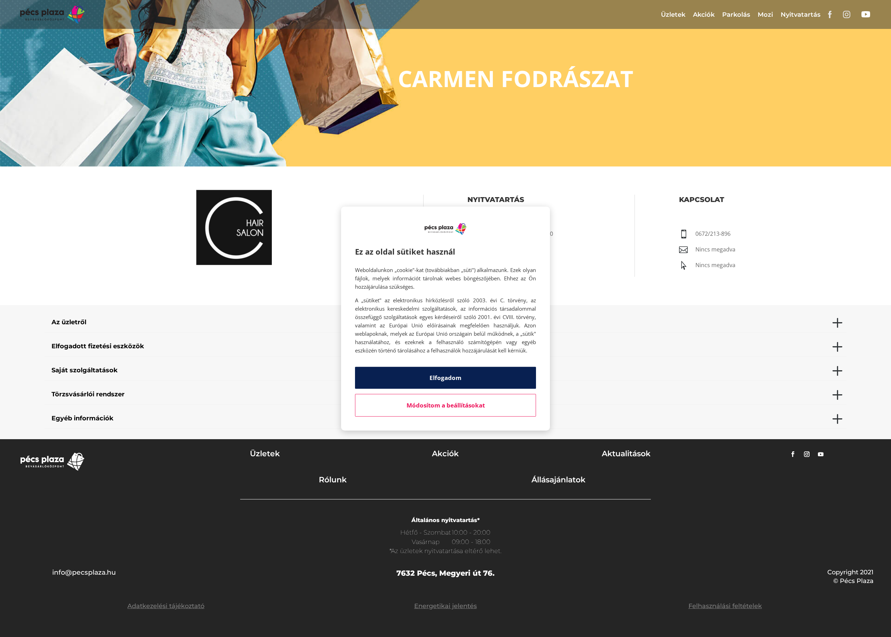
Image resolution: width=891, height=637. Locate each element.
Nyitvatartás (800, 14)
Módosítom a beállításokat (446, 405)
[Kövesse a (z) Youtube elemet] (820, 454)
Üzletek (673, 14)
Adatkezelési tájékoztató (165, 606)
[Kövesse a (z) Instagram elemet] (806, 454)
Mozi (765, 14)
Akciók (704, 14)
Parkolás (736, 14)
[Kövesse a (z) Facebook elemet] (792, 454)
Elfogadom (445, 378)
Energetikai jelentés (445, 606)
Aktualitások (626, 453)
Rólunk (333, 479)
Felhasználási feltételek (725, 606)
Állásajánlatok (558, 479)
